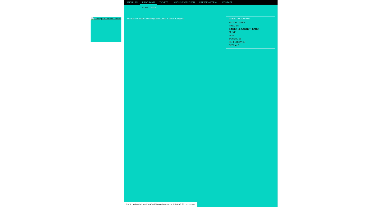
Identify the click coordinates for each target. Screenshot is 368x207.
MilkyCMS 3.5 (178, 204)
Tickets (163, 2)
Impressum (190, 204)
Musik (232, 32)
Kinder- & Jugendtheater (244, 29)
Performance (237, 42)
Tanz (231, 35)
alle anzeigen (237, 22)
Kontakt (227, 2)
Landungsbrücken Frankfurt (143, 204)
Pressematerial (208, 2)
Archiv (154, 7)
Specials (234, 45)
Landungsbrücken (184, 2)
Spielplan (132, 2)
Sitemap (158, 204)
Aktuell (145, 7)
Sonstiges (235, 39)
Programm (148, 2)
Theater (234, 26)
